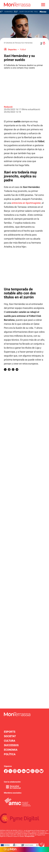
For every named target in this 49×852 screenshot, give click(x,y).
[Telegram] (19, 772)
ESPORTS (9, 731)
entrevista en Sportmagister (26, 203)
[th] (37, 772)
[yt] (28, 772)
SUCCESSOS (11, 745)
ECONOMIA (10, 749)
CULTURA (9, 740)
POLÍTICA (9, 754)
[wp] (33, 772)
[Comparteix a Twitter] (5, 370)
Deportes (12, 49)
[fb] (6, 772)
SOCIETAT (10, 736)
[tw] (10, 772)
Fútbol (23, 49)
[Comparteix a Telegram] (17, 370)
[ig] (15, 772)
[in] (24, 772)
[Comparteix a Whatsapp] (13, 370)
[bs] (41, 772)
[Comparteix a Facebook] (9, 370)
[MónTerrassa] (15, 8)
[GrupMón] (24, 849)
